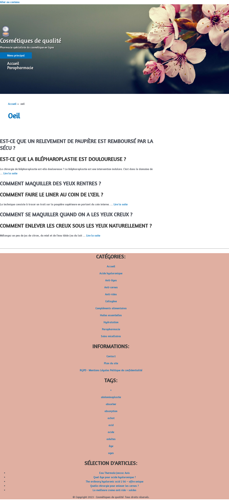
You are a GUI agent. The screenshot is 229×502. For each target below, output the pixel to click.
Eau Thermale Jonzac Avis (114, 473)
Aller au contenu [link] (10, 2)
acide (111, 432)
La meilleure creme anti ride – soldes (114, 490)
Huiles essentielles (111, 315)
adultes (111, 439)
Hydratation (111, 322)
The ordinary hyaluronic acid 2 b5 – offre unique (114, 481)
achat (111, 418)
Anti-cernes (111, 287)
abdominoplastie (111, 397)
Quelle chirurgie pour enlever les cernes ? (114, 485)
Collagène (111, 301)
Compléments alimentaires (111, 308)
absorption (110, 411)
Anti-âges (111, 280)
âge (111, 446)
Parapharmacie (20, 68)
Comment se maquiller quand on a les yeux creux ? (66, 214)
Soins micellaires (111, 336)
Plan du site (111, 363)
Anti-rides (111, 294)
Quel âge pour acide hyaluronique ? (114, 477)
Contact (111, 356)
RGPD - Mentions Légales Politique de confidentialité (111, 370)
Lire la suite (10, 173)
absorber (111, 404)
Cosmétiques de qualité (30, 40)
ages (111, 453)
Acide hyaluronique (110, 273)
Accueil (13, 63)
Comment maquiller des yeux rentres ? (50, 183)
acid (111, 425)
